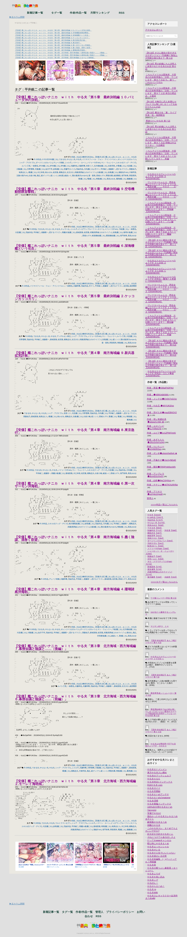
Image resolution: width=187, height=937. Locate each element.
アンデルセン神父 (64, 336)
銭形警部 (117, 175)
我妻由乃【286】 (154, 556)
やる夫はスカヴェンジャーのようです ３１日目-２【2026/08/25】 (160, 262)
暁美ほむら (23, 172)
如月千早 (48, 169)
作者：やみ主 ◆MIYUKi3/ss (82, 157)
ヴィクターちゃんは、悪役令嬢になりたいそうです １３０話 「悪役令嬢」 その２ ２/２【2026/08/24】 (161, 288)
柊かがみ (48, 172)
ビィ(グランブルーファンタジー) (91, 229)
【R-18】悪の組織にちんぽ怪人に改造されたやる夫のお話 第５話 (160, 129)
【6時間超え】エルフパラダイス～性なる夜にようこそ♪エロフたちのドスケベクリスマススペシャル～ (88, 865)
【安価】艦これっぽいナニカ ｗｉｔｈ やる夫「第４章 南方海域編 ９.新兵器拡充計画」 (51, 40)
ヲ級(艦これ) (123, 229)
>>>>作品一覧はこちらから (164, 504)
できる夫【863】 (154, 528)
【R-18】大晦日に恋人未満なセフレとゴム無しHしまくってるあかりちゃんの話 (161, 104)
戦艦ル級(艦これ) (86, 826)
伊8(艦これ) (65, 166)
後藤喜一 (111, 169)
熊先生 (129, 633)
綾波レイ (67, 175)
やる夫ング (152, 880)
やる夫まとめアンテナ (158, 794)
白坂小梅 (32, 175)
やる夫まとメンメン (157, 769)
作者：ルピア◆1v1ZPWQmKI (161, 433)
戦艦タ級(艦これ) (58, 473)
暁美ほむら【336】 (155, 546)
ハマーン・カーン (79, 163)
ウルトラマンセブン (63, 823)
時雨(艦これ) (106, 826)
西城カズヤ (100, 175)
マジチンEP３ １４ (160, 626)
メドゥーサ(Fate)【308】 (158, 549)
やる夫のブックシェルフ (159, 775)
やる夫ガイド (153, 788)
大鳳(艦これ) (21, 169)
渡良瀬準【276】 (154, 569)
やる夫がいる (153, 850)
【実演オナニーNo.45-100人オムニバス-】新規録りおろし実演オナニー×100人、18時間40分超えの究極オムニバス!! (116, 865)
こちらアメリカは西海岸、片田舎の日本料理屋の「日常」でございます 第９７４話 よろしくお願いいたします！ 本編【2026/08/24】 (161, 332)
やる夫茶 (151, 865)
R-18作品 (37, 159)
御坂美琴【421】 (154, 536)
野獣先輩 (109, 175)
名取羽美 (111, 166)
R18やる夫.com (154, 785)
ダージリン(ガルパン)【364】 (160, 541)
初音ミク (89, 166)
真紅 (38, 175)
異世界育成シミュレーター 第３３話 (160, 694)
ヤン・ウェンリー (108, 163)
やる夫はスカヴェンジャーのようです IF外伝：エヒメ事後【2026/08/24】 (160, 373)
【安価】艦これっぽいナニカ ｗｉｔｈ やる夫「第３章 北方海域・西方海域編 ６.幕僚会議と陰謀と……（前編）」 (61, 55)
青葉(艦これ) (101, 179)
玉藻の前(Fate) (22, 175)
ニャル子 (68, 163)
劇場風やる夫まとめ (157, 822)
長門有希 (124, 175)
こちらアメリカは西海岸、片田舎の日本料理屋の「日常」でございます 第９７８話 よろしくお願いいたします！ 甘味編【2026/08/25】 (161, 207)
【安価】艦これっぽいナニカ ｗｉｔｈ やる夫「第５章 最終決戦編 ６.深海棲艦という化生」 (52, 35)
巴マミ (97, 169)
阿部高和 (132, 175)
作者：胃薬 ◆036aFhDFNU (160, 388)
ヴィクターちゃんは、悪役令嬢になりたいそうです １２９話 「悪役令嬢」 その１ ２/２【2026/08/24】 (161, 308)
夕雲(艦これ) (121, 166)
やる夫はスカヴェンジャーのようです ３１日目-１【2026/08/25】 (160, 271)
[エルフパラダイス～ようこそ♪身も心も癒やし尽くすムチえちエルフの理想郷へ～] (60, 853)
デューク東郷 (58, 163)
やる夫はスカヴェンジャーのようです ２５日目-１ (160, 658)
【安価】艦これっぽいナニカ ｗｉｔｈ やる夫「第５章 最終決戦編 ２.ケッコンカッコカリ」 (52, 38)
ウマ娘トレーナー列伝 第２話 (163, 598)
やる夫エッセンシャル (158, 846)
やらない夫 (71, 159)
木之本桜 (40, 172)
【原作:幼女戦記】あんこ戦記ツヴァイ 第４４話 (160, 641)
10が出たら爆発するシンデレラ (160, 613)
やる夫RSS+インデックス (159, 782)
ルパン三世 (26, 166)
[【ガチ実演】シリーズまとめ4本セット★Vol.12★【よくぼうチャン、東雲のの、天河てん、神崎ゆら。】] (116, 70)
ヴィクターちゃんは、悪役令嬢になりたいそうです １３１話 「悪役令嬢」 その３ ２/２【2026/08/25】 (161, 185)
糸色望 (61, 175)
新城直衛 (79, 232)
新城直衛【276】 (154, 567)
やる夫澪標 (152, 801)
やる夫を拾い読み (156, 877)
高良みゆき (111, 179)
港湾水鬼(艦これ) (130, 232)
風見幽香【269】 (154, 577)
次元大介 (70, 172)
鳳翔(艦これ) (121, 179)
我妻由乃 (132, 169)
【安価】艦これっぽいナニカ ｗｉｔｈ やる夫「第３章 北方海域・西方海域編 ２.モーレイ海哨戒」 (55, 58)
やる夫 (78, 159)
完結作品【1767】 (155, 520)
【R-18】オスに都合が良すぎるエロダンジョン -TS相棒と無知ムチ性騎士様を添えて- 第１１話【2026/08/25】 (161, 243)
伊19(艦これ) (44, 166)
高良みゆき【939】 (155, 525)
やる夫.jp (151, 889)
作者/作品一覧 (78, 12)
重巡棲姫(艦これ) (112, 236)
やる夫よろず (153, 874)
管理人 (150, 498)
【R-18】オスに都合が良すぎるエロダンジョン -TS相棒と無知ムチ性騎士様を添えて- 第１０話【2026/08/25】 (161, 253)
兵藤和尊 (81, 166)
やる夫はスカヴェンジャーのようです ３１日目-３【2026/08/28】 (160, 176)
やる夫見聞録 (153, 791)
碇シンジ (54, 175)
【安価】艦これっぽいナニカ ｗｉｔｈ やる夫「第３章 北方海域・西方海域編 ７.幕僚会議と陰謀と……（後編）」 (61, 53)
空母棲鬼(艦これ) (103, 636)
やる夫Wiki (152, 892)
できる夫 (62, 159)
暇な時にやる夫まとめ (158, 843)
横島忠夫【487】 (154, 533)
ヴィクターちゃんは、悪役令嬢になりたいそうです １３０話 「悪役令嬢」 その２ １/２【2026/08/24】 (161, 298)
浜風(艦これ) (113, 172)
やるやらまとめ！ (156, 886)
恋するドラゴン (122, 169)
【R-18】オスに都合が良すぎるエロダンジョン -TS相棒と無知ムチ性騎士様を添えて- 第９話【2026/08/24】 (161, 343)
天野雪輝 (30, 169)
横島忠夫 (62, 172)
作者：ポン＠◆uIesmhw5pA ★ (162, 453)
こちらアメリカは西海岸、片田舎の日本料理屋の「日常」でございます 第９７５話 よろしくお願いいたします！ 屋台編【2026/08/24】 (161, 320)
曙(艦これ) (32, 172)
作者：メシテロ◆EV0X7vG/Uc (162, 399)
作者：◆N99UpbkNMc (158, 394)
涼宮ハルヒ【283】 (155, 559)
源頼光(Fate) (123, 172)
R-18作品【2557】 (155, 517)
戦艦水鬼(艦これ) (68, 232)
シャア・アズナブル (27, 163)
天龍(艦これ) (40, 169)
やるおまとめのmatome (158, 797)
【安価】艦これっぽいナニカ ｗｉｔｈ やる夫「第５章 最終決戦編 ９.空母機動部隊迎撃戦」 (52, 33)
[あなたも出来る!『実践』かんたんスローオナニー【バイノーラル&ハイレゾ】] (32, 853)
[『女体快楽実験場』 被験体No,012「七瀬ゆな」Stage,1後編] (88, 68)
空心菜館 (21, 867)
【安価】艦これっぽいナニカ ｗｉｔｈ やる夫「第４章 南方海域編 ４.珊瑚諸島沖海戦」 (51, 50)
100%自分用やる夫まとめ (159, 807)
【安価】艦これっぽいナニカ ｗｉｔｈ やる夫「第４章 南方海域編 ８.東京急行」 (48, 43)
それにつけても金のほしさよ (161, 837)
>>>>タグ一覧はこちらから (164, 582)
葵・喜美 (92, 175)
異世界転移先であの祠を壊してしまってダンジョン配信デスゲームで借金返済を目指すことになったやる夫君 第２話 (160, 712)
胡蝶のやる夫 (153, 825)
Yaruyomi (151, 810)
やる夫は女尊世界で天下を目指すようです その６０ (160, 745)
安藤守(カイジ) (69, 169)
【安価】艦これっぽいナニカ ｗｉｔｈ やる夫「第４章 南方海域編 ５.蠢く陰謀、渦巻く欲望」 (53, 48)
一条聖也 (34, 166)
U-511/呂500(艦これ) (50, 159)
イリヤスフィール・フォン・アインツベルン (99, 159)
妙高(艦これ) (58, 169)
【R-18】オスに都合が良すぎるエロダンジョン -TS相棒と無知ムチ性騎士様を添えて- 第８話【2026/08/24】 (161, 354)
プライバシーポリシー (120, 911)
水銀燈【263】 (170, 577)
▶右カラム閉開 (16, 17)
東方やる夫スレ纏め (157, 772)
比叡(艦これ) (102, 172)
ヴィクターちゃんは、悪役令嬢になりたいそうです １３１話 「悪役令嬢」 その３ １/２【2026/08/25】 (161, 195)
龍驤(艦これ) (132, 179)
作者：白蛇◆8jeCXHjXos (159, 480)
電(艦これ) (91, 179)
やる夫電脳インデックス (159, 804)
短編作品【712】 (154, 530)
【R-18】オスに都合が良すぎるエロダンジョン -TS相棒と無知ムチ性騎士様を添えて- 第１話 (161, 55)
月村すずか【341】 (155, 543)
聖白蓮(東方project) (80, 175)
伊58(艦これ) (55, 166)
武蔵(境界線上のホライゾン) (85, 172)
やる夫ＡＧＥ (153, 779)
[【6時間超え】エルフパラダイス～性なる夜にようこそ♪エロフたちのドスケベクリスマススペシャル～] (88, 853)
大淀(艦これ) (131, 166)
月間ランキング (100, 12)
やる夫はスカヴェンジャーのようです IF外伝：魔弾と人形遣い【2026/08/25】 (160, 279)
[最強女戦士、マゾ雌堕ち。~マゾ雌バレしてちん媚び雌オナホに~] (32, 70)
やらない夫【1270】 (156, 523)
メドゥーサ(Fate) (93, 163)
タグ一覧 (56, 12)
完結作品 (79, 169)
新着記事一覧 (35, 12)
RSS (121, 12)
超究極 (105, 867)
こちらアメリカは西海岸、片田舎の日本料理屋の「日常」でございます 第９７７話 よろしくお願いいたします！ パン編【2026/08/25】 (161, 219)
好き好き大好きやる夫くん (160, 834)
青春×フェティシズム (53, 867)
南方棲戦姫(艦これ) (76, 524)
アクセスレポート (154, 30)
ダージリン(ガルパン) (44, 163)
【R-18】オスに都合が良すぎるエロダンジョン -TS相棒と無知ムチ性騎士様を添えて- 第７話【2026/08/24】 (161, 364)
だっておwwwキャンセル (159, 840)
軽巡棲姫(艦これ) (98, 236)
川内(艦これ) (89, 169)
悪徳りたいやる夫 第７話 (158, 121)
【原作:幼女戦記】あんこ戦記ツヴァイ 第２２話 (160, 731)
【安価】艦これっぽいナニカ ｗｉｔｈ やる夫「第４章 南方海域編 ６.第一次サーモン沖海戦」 (53, 45)
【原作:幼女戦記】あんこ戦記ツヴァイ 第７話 (160, 676)
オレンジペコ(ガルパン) (127, 159)
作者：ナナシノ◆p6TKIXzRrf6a (162, 485)
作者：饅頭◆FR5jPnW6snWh (161, 467)
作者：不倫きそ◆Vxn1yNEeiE (161, 460)
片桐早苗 (132, 172)
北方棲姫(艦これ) (100, 166)
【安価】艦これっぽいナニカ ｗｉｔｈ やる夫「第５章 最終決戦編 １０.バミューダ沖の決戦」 (53, 30)
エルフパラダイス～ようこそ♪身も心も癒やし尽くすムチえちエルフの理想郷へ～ (60, 865)
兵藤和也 (74, 166)
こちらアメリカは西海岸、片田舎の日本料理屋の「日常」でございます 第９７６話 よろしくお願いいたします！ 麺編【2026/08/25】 (161, 231)
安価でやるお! (154, 813)
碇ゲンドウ (45, 175)
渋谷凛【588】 (170, 530)
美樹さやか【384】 (155, 538)
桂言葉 (55, 172)
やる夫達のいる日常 (157, 856)
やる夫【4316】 (154, 515)
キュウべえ (65, 229)
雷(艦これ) (82, 179)
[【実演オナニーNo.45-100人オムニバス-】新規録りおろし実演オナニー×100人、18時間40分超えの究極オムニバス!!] (116, 853)
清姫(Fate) (97, 830)
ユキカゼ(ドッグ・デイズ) (126, 163)
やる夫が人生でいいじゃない (161, 853)
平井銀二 (104, 169)
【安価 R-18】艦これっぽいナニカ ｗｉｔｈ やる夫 (115, 157)
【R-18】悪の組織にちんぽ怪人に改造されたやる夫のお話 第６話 (160, 66)
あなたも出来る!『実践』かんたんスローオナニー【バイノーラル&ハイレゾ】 (31, 865)
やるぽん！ (152, 883)
